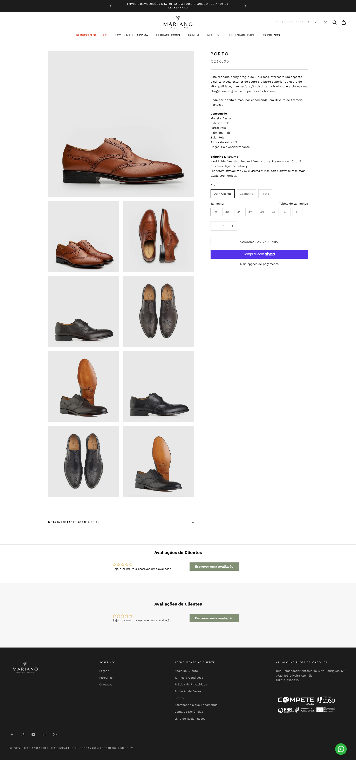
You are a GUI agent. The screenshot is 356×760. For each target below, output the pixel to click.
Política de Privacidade (190, 684)
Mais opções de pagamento (259, 264)
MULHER (213, 35)
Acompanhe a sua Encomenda (196, 704)
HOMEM (193, 35)
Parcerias (105, 677)
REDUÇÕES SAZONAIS (91, 35)
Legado (104, 670)
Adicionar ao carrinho (259, 241)
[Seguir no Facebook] (12, 734)
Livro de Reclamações (189, 718)
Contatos (105, 684)
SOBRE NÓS (271, 35)
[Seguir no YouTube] (33, 734)
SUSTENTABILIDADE (241, 35)
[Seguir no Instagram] (23, 734)
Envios (179, 698)
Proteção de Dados (187, 691)
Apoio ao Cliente (186, 670)
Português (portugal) (294, 22)
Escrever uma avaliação (214, 566)
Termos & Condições (188, 677)
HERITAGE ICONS (168, 35)
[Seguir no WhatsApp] (55, 734)
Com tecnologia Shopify (112, 748)
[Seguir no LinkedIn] (44, 734)
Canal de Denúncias (188, 711)
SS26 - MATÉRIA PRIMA (131, 35)
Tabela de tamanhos (293, 203)
